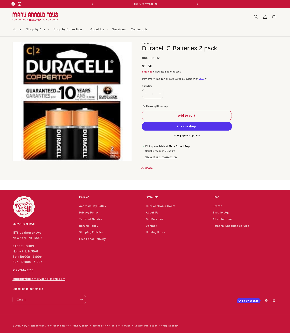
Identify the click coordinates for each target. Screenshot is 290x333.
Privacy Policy (88, 212)
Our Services (154, 219)
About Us (152, 212)
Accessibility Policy (92, 206)
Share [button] (149, 168)
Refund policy (100, 325)
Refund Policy (88, 225)
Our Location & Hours (160, 206)
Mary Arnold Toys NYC (34, 325)
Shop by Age (221, 212)
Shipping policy (169, 325)
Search (217, 206)
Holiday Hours (155, 232)
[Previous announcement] (92, 4)
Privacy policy (80, 325)
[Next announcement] (197, 4)
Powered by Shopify (58, 325)
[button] (37, 29)
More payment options (187, 135)
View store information (161, 157)
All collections (222, 219)
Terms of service (121, 325)
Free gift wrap (157, 106)
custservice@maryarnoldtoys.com (39, 278)
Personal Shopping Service (231, 225)
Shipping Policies (91, 232)
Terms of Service (90, 219)
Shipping (147, 71)
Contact (151, 225)
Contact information (146, 325)
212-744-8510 (23, 270)
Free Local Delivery (92, 239)
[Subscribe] (81, 299)
